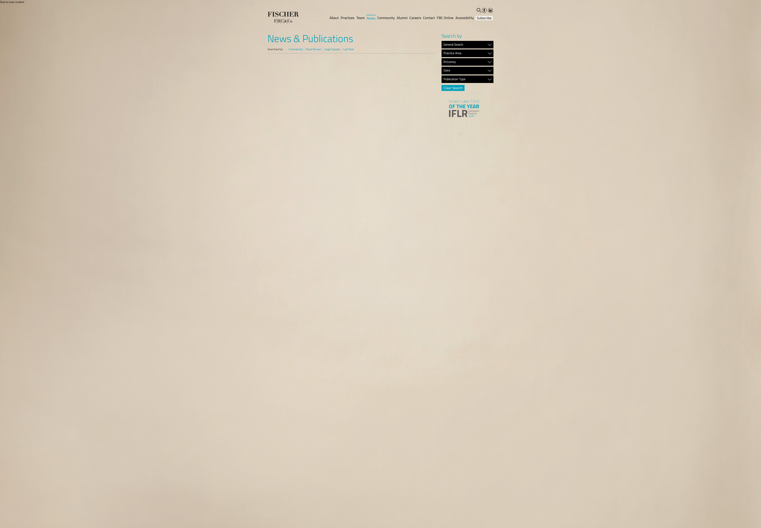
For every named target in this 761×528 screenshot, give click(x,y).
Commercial (295, 49)
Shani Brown (313, 49)
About (334, 17)
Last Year (348, 49)
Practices (347, 17)
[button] (479, 10)
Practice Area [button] (452, 53)
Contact (429, 17)
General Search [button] (453, 44)
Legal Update (332, 49)
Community (386, 17)
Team (360, 17)
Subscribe (484, 18)
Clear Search (453, 88)
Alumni (402, 17)
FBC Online (445, 17)
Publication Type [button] (455, 79)
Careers (415, 17)
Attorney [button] (450, 62)
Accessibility (464, 17)
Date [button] (447, 70)
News (371, 18)
